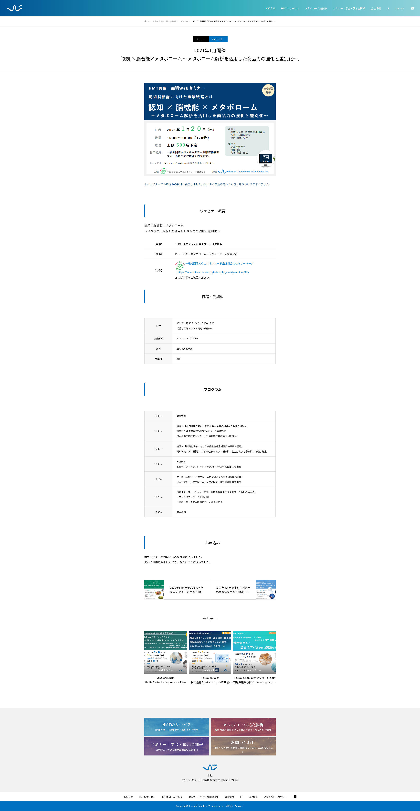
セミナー (201, 39)
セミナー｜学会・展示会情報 (349, 8)
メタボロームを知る (316, 8)
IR (388, 8)
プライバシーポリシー (275, 796)
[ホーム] (145, 21)
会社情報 (376, 8)
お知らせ (270, 8)
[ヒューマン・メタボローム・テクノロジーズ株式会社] (14, 8)
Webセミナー (218, 39)
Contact (399, 8)
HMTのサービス (290, 8)
